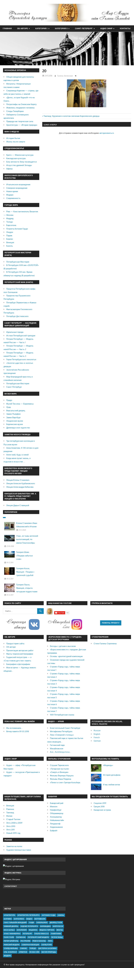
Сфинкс (23, 948)
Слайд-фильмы (11, 948)
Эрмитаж (23, 952)
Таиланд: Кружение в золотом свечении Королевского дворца (71, 116)
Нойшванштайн (57, 820)
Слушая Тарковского (59, 765)
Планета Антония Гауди (17, 229)
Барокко (8, 919)
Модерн (9, 195)
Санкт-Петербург (84, 28)
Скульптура (46, 945)
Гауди (31, 922)
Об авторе (22, 28)
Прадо (9, 400)
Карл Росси (58, 926)
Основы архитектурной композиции (66, 656)
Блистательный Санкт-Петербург (65, 728)
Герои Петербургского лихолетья (21, 359)
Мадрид (9, 218)
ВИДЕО (29, 919)
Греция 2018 (99, 806)
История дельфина (111, 775)
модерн (7, 956)
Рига (50, 941)
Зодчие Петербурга (29, 926)
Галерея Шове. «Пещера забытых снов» (24, 555)
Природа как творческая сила (19, 121)
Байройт (53, 830)
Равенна (10, 809)
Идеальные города (14, 332)
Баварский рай (56, 803)
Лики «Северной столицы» (62, 735)
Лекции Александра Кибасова (19, 487)
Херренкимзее (56, 827)
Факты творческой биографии (19, 654)
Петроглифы (57, 937)
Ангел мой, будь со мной (17, 454)
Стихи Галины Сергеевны (105, 643)
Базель (9, 246)
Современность (13, 198)
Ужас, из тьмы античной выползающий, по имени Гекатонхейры (27, 539)
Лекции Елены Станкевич (17, 480)
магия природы (49, 952)
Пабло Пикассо (41, 934)
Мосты (60, 930)
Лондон (9, 232)
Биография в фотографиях (18, 664)
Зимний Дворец (11, 926)
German (97, 741)
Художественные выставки (18, 850)
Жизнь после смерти (15, 141)
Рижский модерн (11, 945)
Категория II (61, 28)
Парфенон (21, 937)
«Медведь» (108, 765)
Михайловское (56, 748)
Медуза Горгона (47, 930)
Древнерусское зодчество (18, 427)
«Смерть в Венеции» (59, 772)
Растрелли (25, 941)
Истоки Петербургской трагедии (20, 335)
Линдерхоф (55, 823)
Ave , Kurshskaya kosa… (60, 752)
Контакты (125, 28)
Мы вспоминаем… (14, 728)
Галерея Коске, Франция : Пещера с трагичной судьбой (25, 572)
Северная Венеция (30, 945)
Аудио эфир (106, 28)
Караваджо (45, 926)
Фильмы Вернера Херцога (61, 775)
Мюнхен (53, 806)
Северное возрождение (16, 188)
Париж (9, 235)
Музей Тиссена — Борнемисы (20, 404)
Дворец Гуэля (56, 922)
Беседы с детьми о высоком (63, 646)
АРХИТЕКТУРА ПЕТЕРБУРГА (29, 915)
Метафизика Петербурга (61, 731)
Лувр (8, 407)
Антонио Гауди (48, 915)
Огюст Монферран (12, 934)
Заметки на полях (14, 846)
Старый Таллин (13, 819)
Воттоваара (40, 919)
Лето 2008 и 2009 (14, 823)
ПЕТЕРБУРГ (27, 934)
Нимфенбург (55, 810)
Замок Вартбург (13, 417)
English (97, 734)
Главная (7, 28)
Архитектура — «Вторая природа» (21, 125)
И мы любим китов (111, 784)
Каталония (22, 930)
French (97, 737)
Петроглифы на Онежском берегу (21, 104)
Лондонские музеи (14, 421)
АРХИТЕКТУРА (9, 915)
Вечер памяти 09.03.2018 (17, 731)
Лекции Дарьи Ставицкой (17, 505)
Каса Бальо (9, 930)
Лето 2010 (10, 826)
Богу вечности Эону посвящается (21, 162)
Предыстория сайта (15, 643)
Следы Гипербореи (15, 111)
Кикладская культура (16, 158)
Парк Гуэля (9, 937)
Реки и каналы (39, 941)
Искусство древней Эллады (19, 165)
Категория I (41, 28)
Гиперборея (41, 922)
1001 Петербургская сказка (62, 714)
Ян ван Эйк (34, 952)
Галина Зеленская (65, 76)
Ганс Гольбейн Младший (15, 922)
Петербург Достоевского (17, 316)
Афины (9, 168)
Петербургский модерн (38, 937)
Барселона (11, 225)
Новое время (12, 191)
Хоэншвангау (56, 817)
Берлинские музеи (14, 424)
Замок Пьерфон (13, 414)
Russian (97, 730)
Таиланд (10, 812)
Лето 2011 (10, 829)
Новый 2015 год (13, 833)
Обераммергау (56, 813)
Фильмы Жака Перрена (60, 779)
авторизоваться (106, 133)
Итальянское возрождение (18, 184)
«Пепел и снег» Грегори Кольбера (65, 782)
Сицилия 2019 (100, 803)
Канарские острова (102, 810)
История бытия (13, 138)
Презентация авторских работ (20, 650)
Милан (9, 816)
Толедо (9, 222)
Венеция (10, 242)
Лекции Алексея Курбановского (20, 483)
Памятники (56, 934)
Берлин (9, 239)
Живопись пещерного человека (20, 107)
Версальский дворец (15, 410)
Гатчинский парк (57, 745)
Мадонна (33, 930)
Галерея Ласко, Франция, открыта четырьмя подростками (26, 588)
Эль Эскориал (10, 952)
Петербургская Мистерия (17, 262)
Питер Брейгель (11, 941)
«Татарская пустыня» (59, 769)
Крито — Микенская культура (19, 155)
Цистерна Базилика (47, 948)
